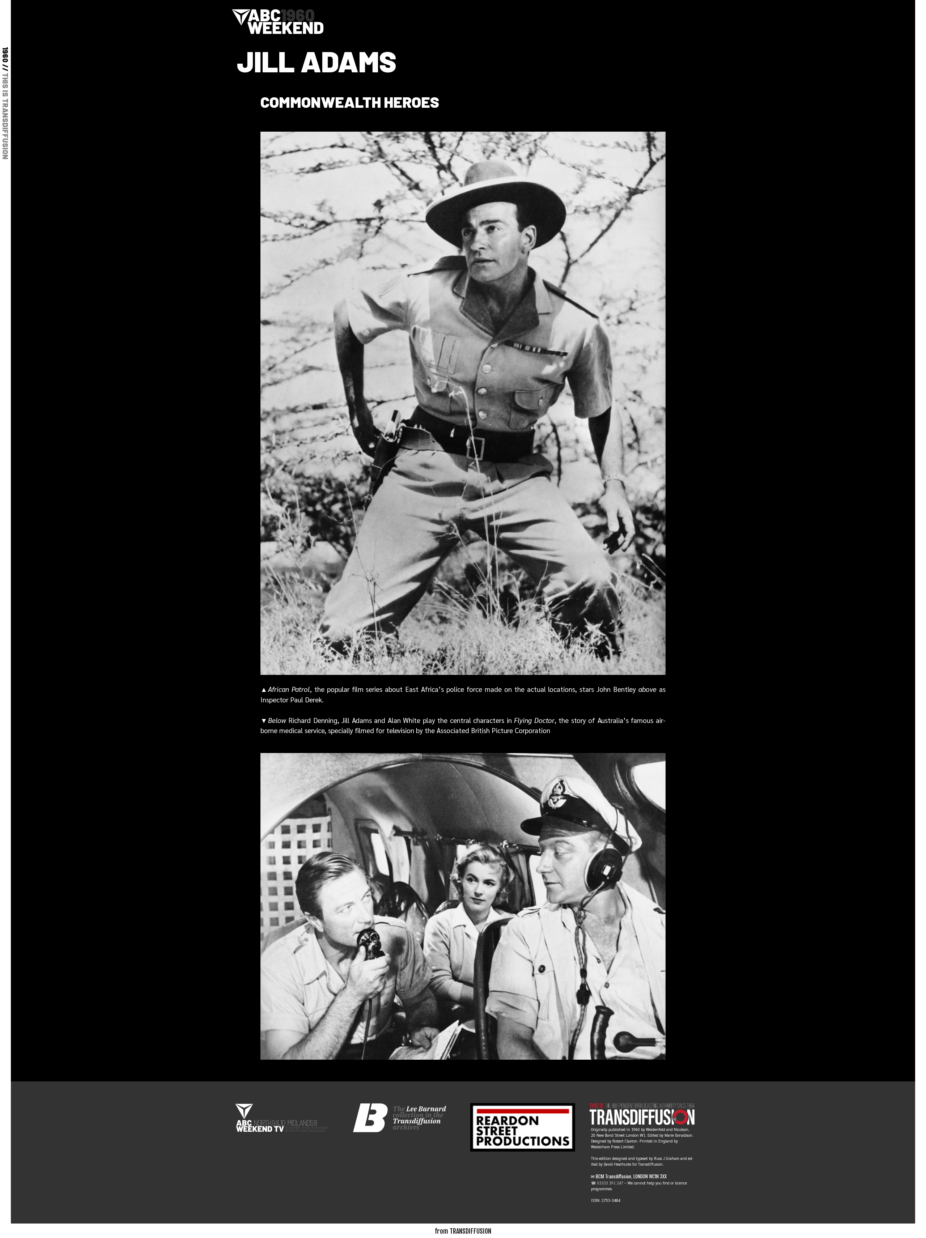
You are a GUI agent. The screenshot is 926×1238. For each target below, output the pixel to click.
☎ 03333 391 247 (607, 1182)
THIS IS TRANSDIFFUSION (5, 116)
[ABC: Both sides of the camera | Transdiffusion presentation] (278, 20)
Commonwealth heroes (349, 102)
